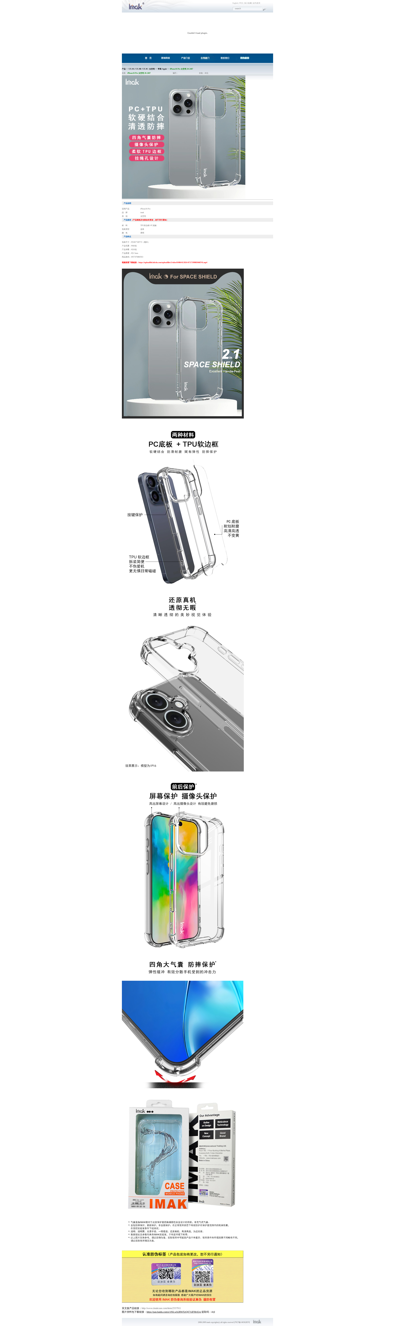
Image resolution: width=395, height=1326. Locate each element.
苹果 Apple (162, 69)
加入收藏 (248, 3)
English (235, 3)
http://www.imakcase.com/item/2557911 (161, 1308)
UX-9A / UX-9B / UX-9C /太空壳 (142, 69)
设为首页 (256, 3)
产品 (124, 69)
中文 (241, 3)
